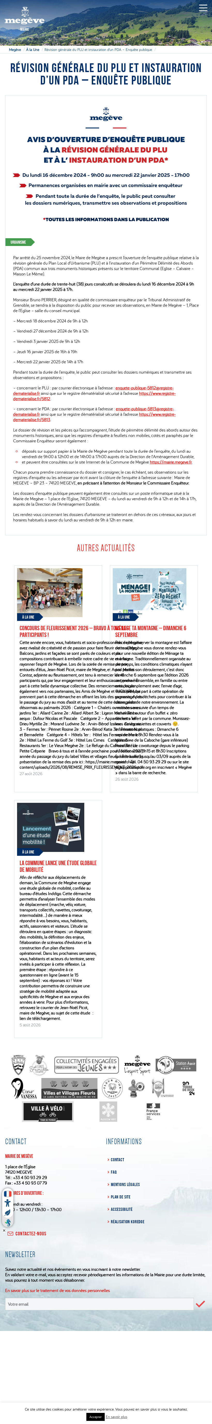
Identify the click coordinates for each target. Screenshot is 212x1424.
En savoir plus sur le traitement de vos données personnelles (57, 1290)
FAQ (114, 1172)
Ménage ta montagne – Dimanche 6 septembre (150, 631)
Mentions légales (125, 1184)
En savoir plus (116, 1416)
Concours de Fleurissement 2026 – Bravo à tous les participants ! (74, 631)
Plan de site (121, 1197)
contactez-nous (31, 1233)
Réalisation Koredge (128, 1221)
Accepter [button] (95, 1417)
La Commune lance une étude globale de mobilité (58, 866)
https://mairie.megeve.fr (171, 462)
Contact (117, 1159)
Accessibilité (122, 1209)
